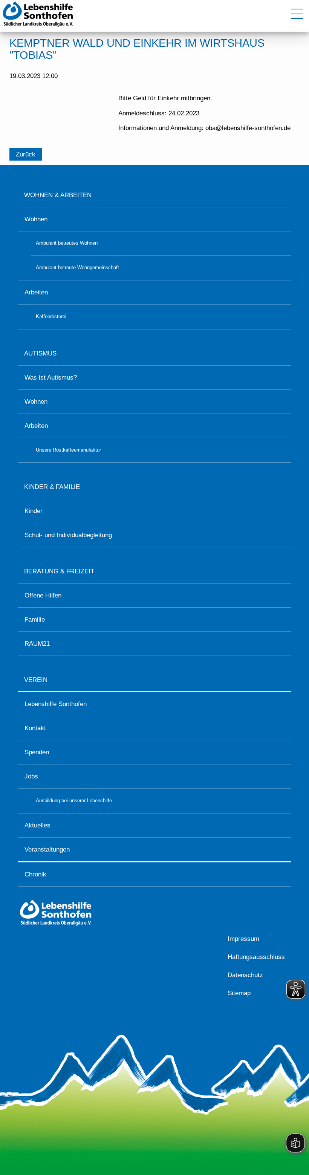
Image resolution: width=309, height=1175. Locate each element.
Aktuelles (37, 825)
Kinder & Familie (52, 486)
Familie (34, 619)
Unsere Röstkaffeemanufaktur (68, 450)
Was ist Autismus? (50, 377)
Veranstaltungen (47, 849)
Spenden (36, 752)
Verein (35, 679)
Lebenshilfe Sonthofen (55, 704)
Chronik (35, 874)
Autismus (40, 353)
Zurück (25, 154)
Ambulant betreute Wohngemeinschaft (77, 267)
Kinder (33, 511)
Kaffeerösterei (51, 316)
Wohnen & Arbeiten (58, 195)
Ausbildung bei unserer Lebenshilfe (74, 800)
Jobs (31, 776)
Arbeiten (36, 292)
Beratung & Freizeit (59, 571)
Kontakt (35, 728)
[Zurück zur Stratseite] (37, 26)
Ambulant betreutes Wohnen (67, 243)
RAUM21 (37, 643)
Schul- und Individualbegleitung (68, 535)
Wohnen (35, 219)
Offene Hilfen (42, 595)
